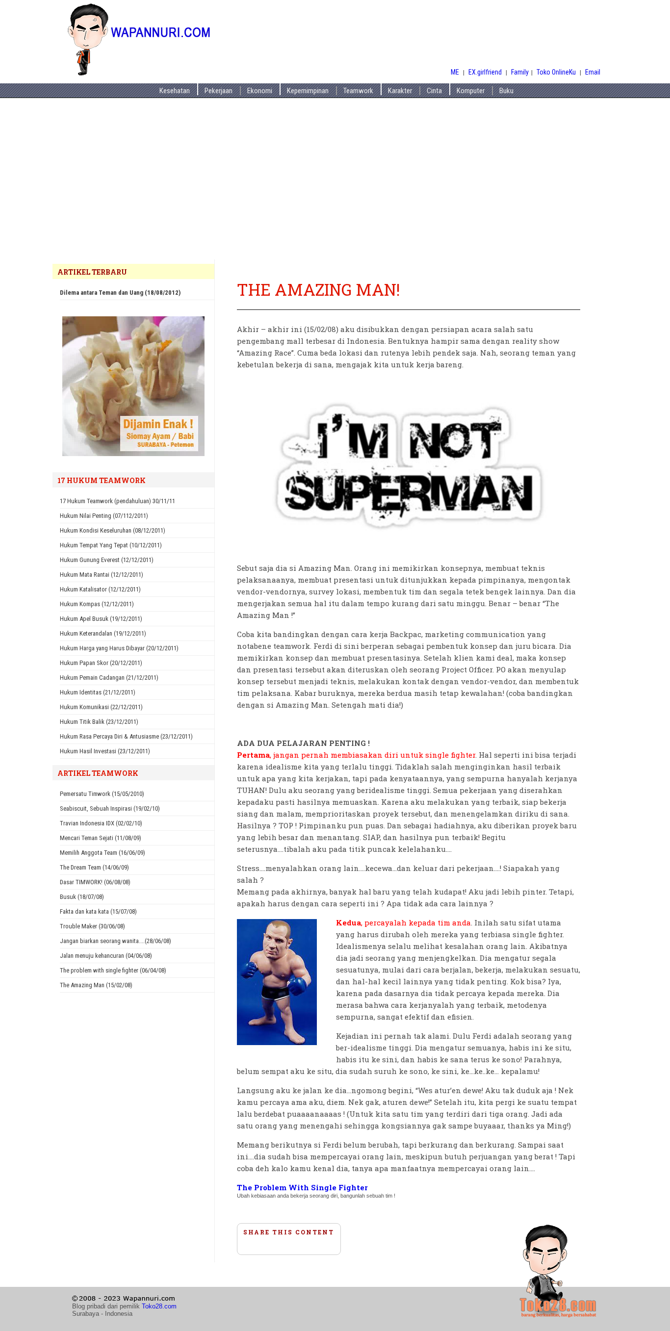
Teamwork (358, 90)
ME (455, 72)
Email (592, 72)
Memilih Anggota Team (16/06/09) (102, 852)
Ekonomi (259, 90)
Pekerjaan (218, 90)
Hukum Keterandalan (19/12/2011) (103, 633)
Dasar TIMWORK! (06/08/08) (95, 882)
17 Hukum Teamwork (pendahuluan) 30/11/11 (117, 501)
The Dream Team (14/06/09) (94, 867)
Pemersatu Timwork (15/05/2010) (102, 793)
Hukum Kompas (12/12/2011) (97, 604)
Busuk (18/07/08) (82, 896)
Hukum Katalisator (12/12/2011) (100, 589)
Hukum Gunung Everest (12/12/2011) (107, 559)
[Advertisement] (335, 186)
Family (520, 72)
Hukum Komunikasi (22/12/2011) (101, 707)
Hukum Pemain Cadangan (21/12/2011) (109, 677)
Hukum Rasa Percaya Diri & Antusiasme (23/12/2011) (126, 736)
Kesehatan (174, 90)
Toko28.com (159, 1306)
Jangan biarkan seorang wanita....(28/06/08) (115, 941)
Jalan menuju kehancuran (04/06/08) (106, 955)
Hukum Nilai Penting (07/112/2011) (104, 515)
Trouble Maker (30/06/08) (92, 926)
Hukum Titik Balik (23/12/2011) (99, 721)
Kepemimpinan (308, 90)
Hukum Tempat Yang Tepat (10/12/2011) (111, 545)
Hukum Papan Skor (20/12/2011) (101, 662)
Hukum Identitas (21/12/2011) (97, 692)
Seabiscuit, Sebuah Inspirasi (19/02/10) (110, 808)
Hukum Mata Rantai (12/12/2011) (101, 574)
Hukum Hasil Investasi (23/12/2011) (105, 751)
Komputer (471, 90)
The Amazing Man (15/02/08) (96, 985)
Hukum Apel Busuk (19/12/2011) (101, 618)
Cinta (434, 90)
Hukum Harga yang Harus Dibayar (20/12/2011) (119, 648)
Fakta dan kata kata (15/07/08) (98, 911)
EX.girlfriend (485, 72)
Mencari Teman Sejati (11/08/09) (100, 838)
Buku (506, 90)
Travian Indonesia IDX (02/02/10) (101, 823)
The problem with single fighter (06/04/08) (113, 970)
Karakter (400, 90)
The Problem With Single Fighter (302, 1187)
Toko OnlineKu (556, 72)
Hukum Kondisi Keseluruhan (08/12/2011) (112, 530)
